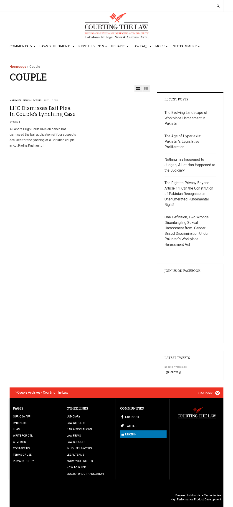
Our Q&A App (21, 416)
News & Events (91, 46)
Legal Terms (75, 454)
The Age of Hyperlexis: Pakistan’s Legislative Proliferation (183, 141)
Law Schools (76, 442)
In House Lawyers (79, 448)
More (160, 46)
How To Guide (76, 467)
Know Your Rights (80, 461)
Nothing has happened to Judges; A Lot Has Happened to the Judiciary (190, 164)
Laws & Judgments (55, 46)
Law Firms (74, 435)
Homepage (18, 66)
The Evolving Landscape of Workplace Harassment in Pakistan (186, 118)
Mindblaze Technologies (205, 495)
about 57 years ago (176, 366)
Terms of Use (22, 454)
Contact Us (21, 448)
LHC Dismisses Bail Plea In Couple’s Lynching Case (43, 111)
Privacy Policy (23, 461)
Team (16, 429)
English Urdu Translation (85, 473)
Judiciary (73, 416)
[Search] (218, 6)
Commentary (21, 46)
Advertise (20, 442)
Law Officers (76, 423)
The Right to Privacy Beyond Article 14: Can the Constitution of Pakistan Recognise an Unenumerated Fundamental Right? (189, 194)
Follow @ (175, 372)
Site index (205, 393)
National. (16, 100)
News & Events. (32, 100)
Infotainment (184, 46)
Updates (118, 46)
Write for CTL (23, 435)
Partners (19, 423)
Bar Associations (79, 429)
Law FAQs (140, 46)
